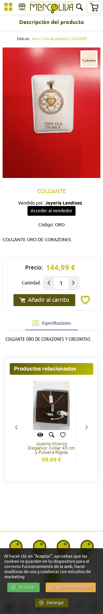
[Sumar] (73, 283)
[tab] (51, 323)
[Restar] (49, 283)
